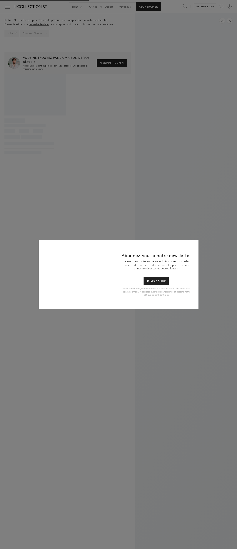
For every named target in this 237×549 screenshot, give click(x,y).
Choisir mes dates (118, 297)
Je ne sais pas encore (118, 306)
